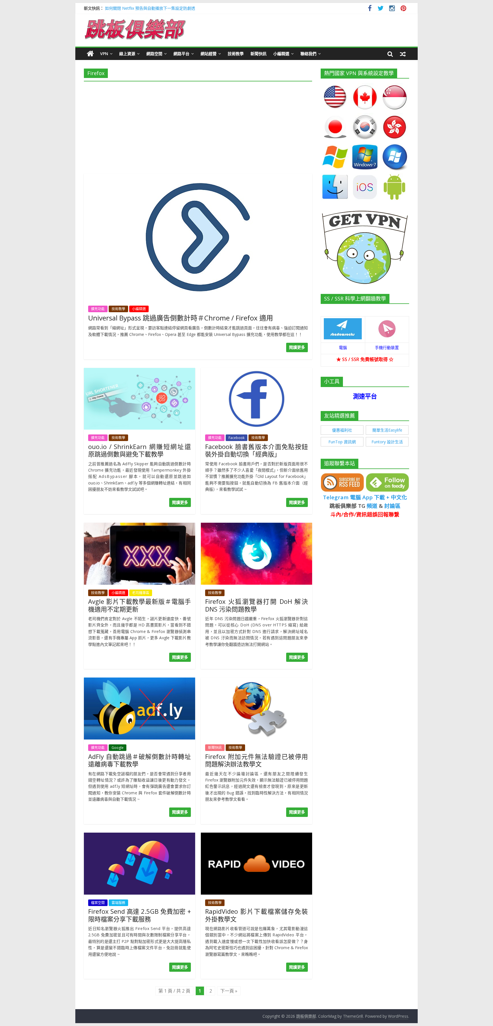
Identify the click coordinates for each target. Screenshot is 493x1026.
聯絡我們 (308, 53)
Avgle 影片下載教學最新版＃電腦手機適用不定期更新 (139, 605)
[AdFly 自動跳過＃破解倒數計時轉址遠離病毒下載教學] (139, 681)
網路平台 (181, 53)
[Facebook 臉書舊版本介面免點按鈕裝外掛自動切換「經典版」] (256, 371)
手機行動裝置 (387, 347)
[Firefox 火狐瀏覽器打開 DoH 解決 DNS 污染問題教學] (256, 526)
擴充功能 (98, 308)
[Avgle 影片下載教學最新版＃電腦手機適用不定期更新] (139, 526)
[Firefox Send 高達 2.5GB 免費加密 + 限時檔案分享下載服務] (139, 836)
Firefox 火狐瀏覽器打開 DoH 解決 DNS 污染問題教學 (256, 605)
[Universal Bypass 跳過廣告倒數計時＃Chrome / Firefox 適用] (198, 177)
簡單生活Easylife (387, 430)
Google (118, 747)
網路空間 (154, 53)
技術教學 (236, 53)
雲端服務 (118, 902)
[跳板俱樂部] (135, 20)
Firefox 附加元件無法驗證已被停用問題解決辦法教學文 (256, 760)
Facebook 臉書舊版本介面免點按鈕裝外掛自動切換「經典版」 (256, 450)
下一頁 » (228, 991)
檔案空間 (98, 902)
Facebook (237, 437)
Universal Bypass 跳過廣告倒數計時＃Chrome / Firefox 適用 (180, 317)
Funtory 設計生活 (387, 441)
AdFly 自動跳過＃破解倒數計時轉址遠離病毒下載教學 (139, 760)
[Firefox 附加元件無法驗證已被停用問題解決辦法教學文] (256, 681)
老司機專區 (140, 592)
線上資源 (127, 53)
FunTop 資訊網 (342, 441)
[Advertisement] (198, 126)
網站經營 (209, 53)
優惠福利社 (342, 430)
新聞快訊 (258, 53)
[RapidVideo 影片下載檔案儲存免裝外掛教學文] (256, 836)
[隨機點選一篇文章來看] (403, 54)
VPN (104, 53)
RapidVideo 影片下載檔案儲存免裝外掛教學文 (256, 915)
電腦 (343, 347)
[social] (370, 9)
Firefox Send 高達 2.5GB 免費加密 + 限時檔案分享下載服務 (139, 915)
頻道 (372, 505)
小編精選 (281, 53)
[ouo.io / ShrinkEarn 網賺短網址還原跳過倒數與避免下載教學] (139, 371)
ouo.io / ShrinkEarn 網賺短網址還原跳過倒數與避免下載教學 (139, 450)
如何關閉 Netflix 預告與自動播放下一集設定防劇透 (150, 8)
